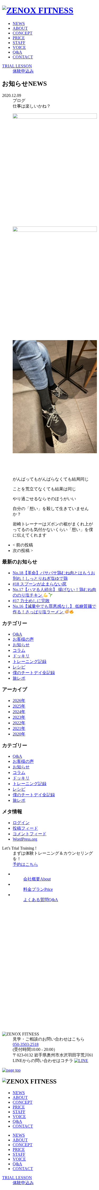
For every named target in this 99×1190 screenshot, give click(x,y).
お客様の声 (23, 639)
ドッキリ (21, 656)
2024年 (19, 711)
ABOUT (20, 28)
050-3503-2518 (26, 1044)
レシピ (19, 667)
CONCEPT (22, 33)
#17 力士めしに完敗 (31, 600)
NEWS (19, 23)
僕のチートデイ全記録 (34, 672)
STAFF (19, 42)
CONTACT (23, 57)
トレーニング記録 (29, 661)
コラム (19, 650)
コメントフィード (29, 834)
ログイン (21, 822)
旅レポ (19, 678)
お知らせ (21, 645)
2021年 (19, 728)
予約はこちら (25, 864)
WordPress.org (25, 839)
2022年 (19, 723)
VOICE (19, 47)
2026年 (19, 700)
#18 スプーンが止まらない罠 (40, 584)
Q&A (17, 52)
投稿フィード (25, 828)
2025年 (19, 706)
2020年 (19, 734)
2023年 (19, 717)
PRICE (19, 38)
